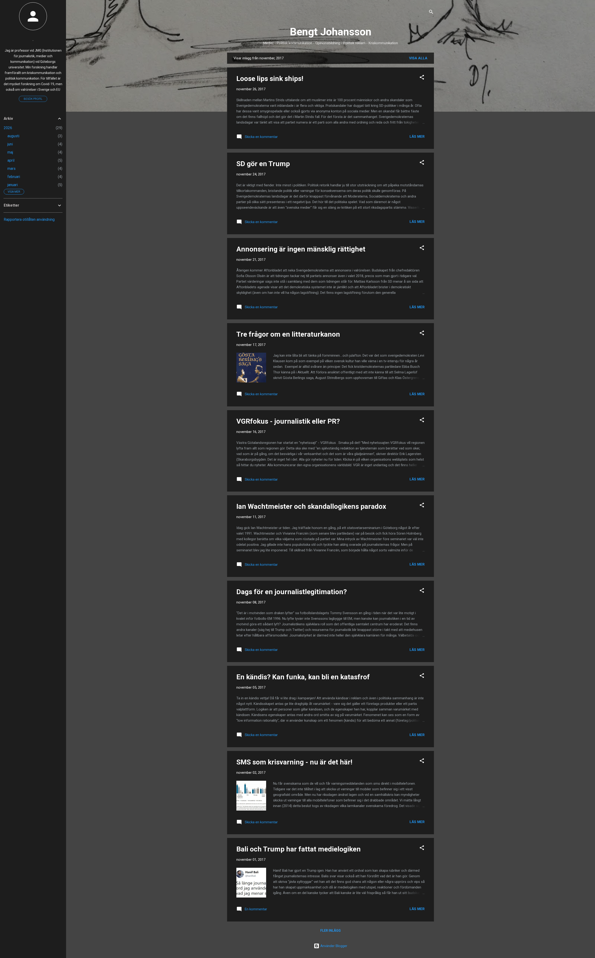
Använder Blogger (333, 946)
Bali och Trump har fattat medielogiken (298, 849)
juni (10, 144)
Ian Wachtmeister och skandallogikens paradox (311, 506)
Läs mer (417, 136)
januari (12, 185)
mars (11, 168)
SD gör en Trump (263, 164)
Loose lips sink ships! (269, 78)
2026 (8, 128)
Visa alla (418, 58)
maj (10, 152)
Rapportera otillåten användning (29, 219)
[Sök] (431, 13)
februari (13, 176)
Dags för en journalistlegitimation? (291, 592)
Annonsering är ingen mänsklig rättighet (300, 249)
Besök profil (33, 98)
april (10, 160)
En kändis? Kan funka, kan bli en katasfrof (303, 677)
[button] (422, 78)
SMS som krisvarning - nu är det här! (294, 762)
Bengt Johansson (330, 32)
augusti (13, 136)
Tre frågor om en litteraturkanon (288, 334)
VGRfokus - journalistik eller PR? (288, 421)
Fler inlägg (330, 930)
